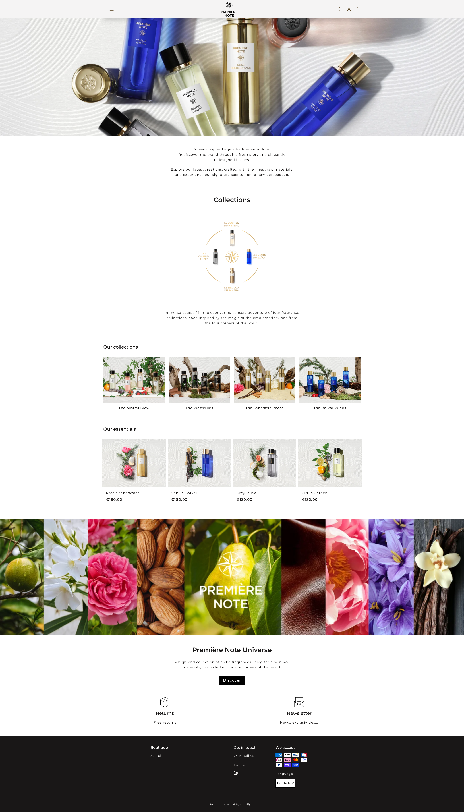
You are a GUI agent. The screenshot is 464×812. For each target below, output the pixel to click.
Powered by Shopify (237, 804)
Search (156, 755)
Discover (232, 680)
